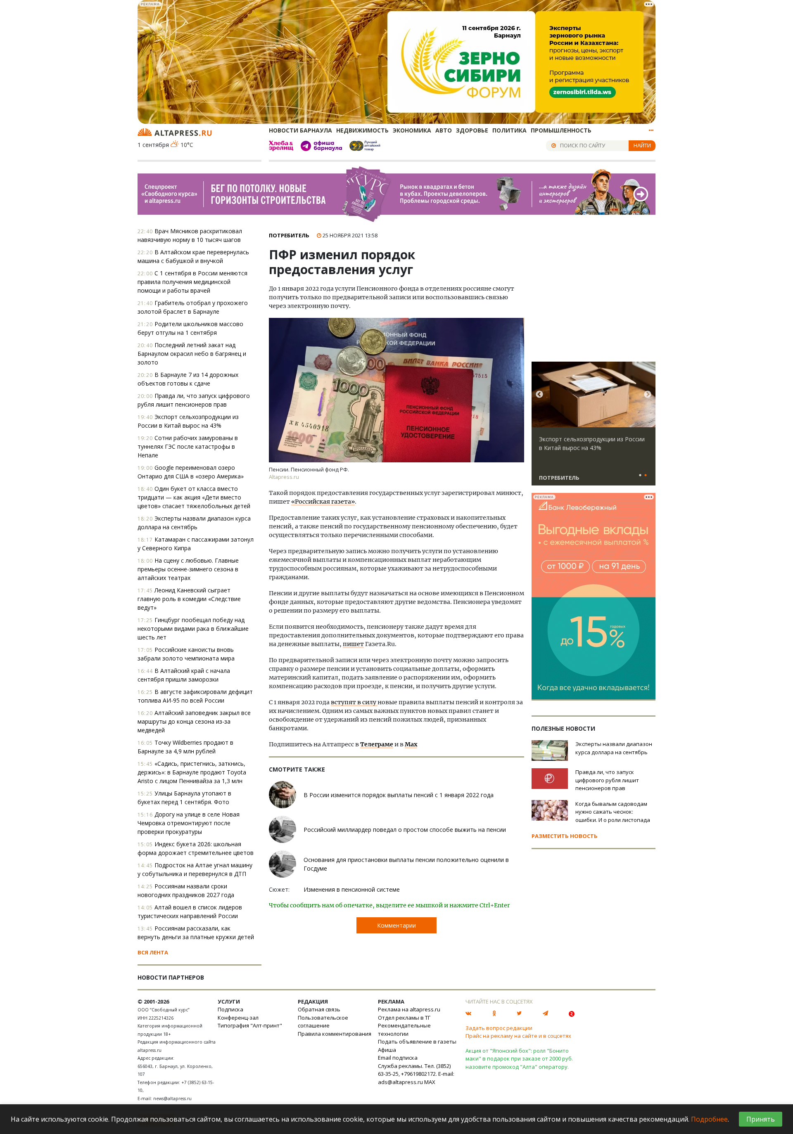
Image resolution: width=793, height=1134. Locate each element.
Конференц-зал (238, 1017)
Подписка (230, 1009)
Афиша (387, 1050)
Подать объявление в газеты (417, 1041)
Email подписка (398, 1057)
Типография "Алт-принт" (250, 1025)
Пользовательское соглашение (323, 1022)
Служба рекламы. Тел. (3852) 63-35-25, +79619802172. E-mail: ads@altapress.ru (416, 1074)
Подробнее (709, 1119)
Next (647, 395)
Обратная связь (319, 1009)
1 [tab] (640, 475)
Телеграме (376, 744)
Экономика (412, 130)
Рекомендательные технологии (404, 1029)
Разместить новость (565, 836)
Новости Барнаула (300, 130)
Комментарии (396, 925)
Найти (642, 145)
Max (411, 744)
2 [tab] (645, 475)
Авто (443, 130)
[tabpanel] (593, 427)
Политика (509, 130)
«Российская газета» (323, 501)
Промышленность (561, 130)
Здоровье (472, 130)
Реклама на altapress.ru (409, 1009)
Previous (539, 395)
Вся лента (153, 952)
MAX (429, 1082)
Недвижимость (362, 130)
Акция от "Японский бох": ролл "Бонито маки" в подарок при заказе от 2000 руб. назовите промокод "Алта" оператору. (519, 1058)
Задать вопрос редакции (498, 1028)
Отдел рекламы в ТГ (404, 1017)
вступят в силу (354, 702)
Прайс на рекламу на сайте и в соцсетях (518, 1035)
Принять (760, 1119)
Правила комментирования (334, 1033)
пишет (353, 644)
